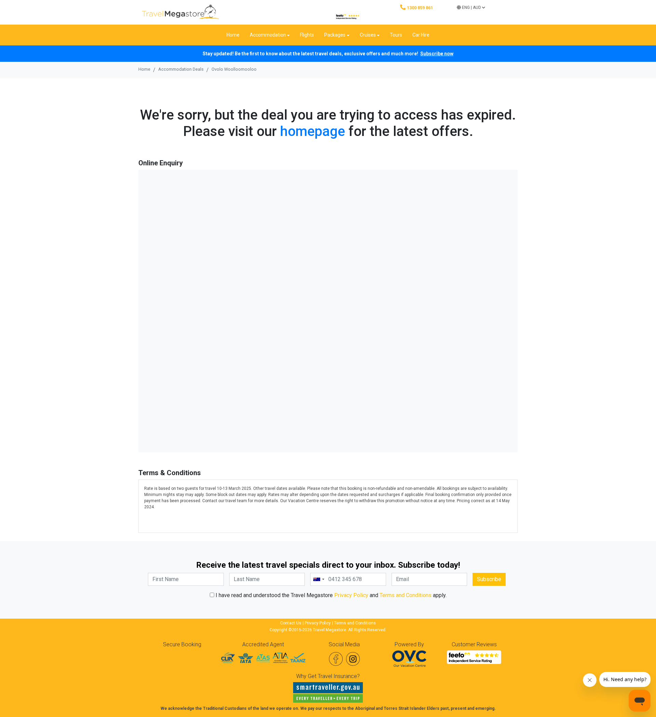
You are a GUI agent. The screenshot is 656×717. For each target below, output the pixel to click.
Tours (396, 35)
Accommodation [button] (268, 35)
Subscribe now (436, 53)
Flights (307, 35)
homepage (312, 131)
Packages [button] (334, 35)
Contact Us (290, 623)
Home (233, 35)
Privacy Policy (351, 595)
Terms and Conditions (406, 595)
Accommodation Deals (181, 69)
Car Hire (420, 35)
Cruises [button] (368, 35)
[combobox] (318, 579)
